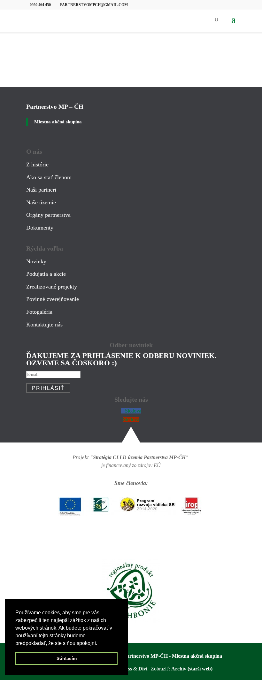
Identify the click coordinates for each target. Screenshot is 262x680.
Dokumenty (39, 227)
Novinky (36, 261)
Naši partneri (41, 189)
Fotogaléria (39, 312)
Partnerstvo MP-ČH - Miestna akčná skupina (173, 656)
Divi (142, 668)
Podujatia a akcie (46, 274)
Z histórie (37, 164)
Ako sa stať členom (49, 177)
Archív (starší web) (191, 668)
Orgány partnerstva (48, 215)
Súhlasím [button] (67, 658)
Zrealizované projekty (51, 286)
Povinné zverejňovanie (52, 299)
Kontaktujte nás (44, 324)
